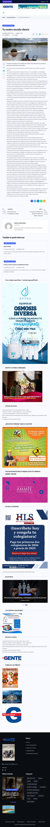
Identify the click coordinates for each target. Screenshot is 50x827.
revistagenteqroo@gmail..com (11, 764)
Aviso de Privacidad (31, 821)
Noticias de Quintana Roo (33, 790)
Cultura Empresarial (31, 745)
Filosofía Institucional (10, 821)
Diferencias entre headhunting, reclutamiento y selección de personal (25, 598)
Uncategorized (30, 801)
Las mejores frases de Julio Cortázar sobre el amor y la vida (15, 410)
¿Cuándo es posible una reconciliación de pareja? (11, 794)
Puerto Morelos (31, 795)
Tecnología (41, 795)
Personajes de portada (32, 753)
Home (3, 17)
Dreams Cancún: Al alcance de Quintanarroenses (16, 264)
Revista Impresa (20, 821)
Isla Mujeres (43, 787)
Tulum (28, 798)
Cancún (29, 781)
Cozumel (36, 781)
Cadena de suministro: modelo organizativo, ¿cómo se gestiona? (17, 411)
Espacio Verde (7, 246)
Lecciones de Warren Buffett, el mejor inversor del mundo (15, 413)
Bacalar (40, 778)
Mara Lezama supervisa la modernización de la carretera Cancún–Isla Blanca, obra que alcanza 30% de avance (24, 416)
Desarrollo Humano (11, 17)
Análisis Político (31, 750)
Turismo (35, 798)
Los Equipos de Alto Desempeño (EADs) (11, 419)
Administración (41, 821)
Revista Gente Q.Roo (10, 249)
